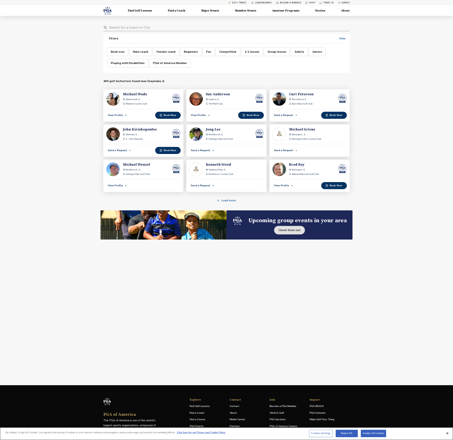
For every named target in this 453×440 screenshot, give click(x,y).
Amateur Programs (285, 10)
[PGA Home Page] (107, 10)
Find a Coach (176, 10)
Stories (320, 10)
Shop (310, 3)
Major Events (210, 10)
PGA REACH (317, 406)
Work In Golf (277, 413)
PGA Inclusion (317, 413)
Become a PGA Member (283, 406)
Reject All (346, 433)
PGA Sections (278, 419)
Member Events (245, 10)
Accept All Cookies (373, 433)
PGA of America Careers (283, 426)
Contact (234, 406)
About (345, 10)
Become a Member (290, 3)
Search (345, 2)
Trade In (327, 3)
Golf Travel (239, 3)
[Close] (447, 433)
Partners (235, 426)
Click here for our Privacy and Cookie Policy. (201, 432)
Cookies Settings (321, 433)
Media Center (237, 419)
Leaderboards (263, 3)
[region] (226, 433)
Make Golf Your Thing (322, 419)
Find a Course (197, 419)
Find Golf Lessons (140, 10)
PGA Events (196, 426)
